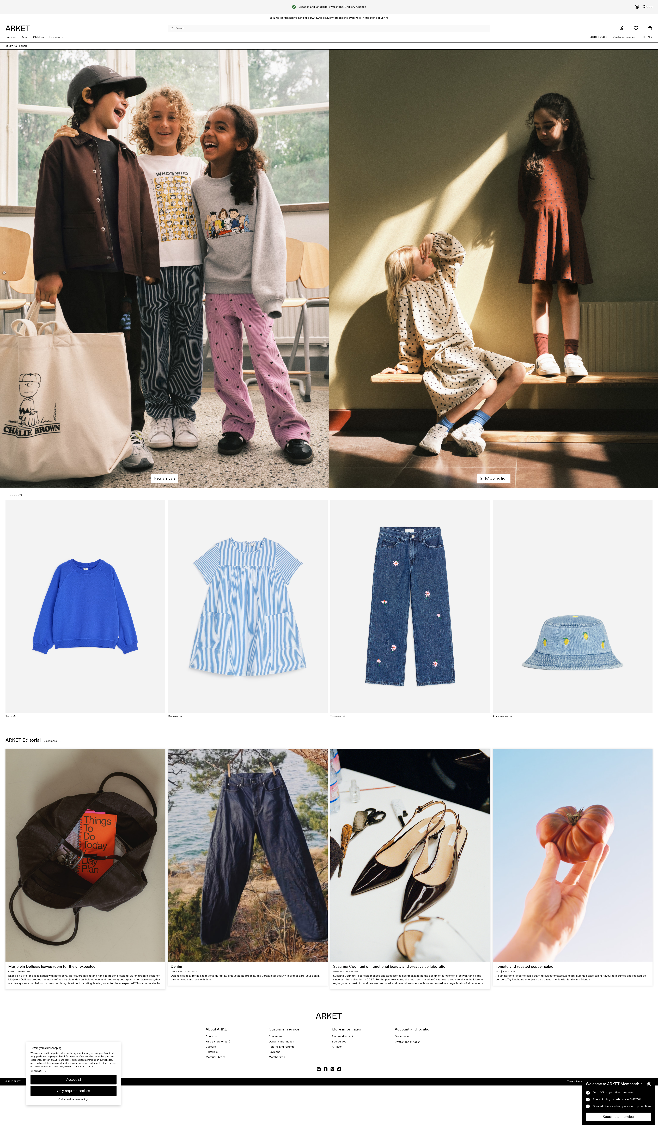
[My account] (622, 28)
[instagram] (319, 1069)
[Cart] (650, 28)
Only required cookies (73, 1091)
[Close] (649, 1084)
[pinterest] (332, 1069)
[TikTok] (339, 1069)
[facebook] (326, 1069)
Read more (38, 1071)
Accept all (73, 1079)
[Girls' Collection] (493, 269)
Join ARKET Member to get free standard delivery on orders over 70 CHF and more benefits (329, 17)
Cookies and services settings (73, 1099)
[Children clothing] (164, 269)
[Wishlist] (636, 28)
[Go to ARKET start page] (17, 28)
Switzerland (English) (408, 1042)
